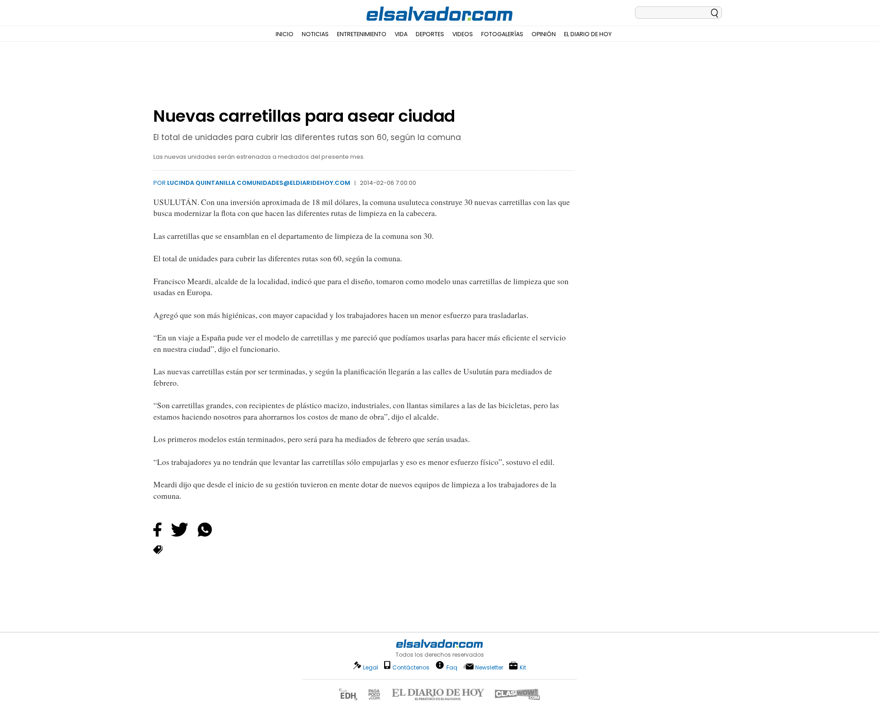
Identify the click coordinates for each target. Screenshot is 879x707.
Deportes (430, 34)
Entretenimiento (361, 34)
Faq (451, 667)
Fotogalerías (502, 34)
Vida (401, 34)
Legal (370, 667)
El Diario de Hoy (588, 34)
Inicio (284, 34)
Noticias (315, 34)
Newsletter (489, 667)
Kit (523, 667)
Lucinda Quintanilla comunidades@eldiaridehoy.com (258, 182)
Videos (462, 34)
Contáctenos (410, 667)
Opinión (544, 34)
